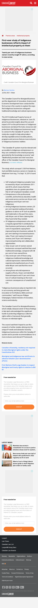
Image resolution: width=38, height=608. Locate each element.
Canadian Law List (8, 544)
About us (12, 569)
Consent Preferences (17, 573)
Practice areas (10, 36)
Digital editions (21, 556)
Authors (29, 556)
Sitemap (28, 560)
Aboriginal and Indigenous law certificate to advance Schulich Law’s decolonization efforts (18, 358)
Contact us (19, 569)
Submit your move (7, 580)
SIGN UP (19, 407)
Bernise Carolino (9, 90)
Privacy (27, 569)
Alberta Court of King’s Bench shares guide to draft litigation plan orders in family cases (23, 463)
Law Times (5, 541)
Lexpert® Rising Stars (9, 547)
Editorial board (20, 560)
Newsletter (12, 556)
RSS (3, 563)
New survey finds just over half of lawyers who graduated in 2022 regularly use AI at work (24, 455)
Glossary (4, 556)
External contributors (8, 560)
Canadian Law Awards (9, 550)
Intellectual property (23, 36)
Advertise (4, 569)
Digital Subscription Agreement (24, 577)
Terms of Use (29, 573)
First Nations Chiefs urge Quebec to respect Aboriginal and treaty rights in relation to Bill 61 (19, 367)
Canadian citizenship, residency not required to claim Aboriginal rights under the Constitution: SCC (18, 349)
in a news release (15, 162)
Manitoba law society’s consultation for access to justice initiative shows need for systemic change (24, 448)
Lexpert (4, 538)
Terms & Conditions (7, 577)
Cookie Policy (6, 573)
